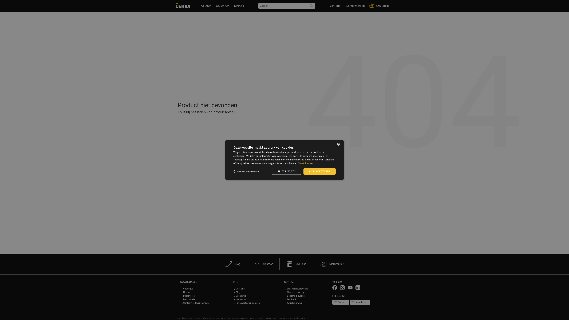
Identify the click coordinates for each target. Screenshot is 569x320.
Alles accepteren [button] (319, 171)
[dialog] (284, 160)
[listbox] (338, 144)
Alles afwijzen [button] (287, 171)
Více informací (305, 163)
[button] (246, 171)
